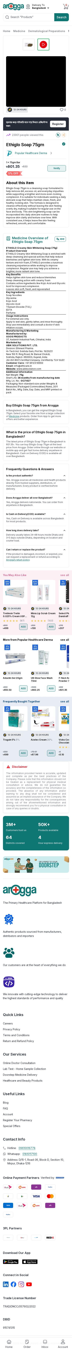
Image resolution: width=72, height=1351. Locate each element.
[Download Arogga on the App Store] (30, 1261)
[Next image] (61, 81)
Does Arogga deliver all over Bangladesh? (29, 497)
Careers (8, 1023)
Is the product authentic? (19, 475)
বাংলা (62, 238)
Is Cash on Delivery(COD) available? (26, 514)
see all (64, 575)
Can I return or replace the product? (25, 549)
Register (58, 123)
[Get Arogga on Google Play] (10, 1261)
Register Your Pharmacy (17, 1120)
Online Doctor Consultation (19, 1063)
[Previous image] (10, 81)
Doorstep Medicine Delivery (20, 1074)
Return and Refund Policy (18, 1041)
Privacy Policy (11, 1029)
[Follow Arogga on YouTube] (29, 1284)
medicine (14, 416)
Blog (5, 1102)
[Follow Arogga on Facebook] (13, 1284)
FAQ (5, 1108)
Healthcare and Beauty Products (22, 1080)
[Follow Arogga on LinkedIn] (5, 1284)
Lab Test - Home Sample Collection (24, 1068)
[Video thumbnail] (43, 44)
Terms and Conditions (16, 1035)
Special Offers (11, 1126)
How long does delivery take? (22, 530)
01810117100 (30, 1153)
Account (8, 1114)
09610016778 (27, 1148)
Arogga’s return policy (18, 559)
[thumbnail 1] (29, 44)
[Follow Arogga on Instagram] (21, 1284)
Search (61, 17)
